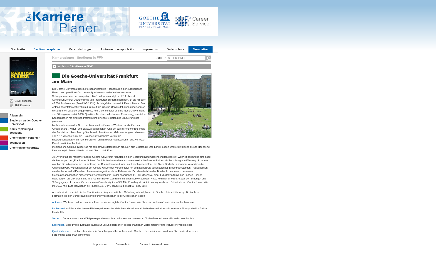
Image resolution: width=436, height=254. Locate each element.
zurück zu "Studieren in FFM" (75, 66)
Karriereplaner (63, 57)
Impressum (150, 49)
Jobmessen (17, 142)
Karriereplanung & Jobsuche (21, 131)
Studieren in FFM (90, 57)
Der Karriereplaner (46, 49)
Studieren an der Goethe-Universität (26, 122)
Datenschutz (175, 49)
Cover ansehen (23, 100)
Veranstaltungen (80, 49)
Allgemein (16, 115)
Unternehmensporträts (117, 49)
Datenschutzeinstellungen (155, 244)
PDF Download (22, 105)
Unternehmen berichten (25, 137)
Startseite (18, 49)
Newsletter (200, 49)
